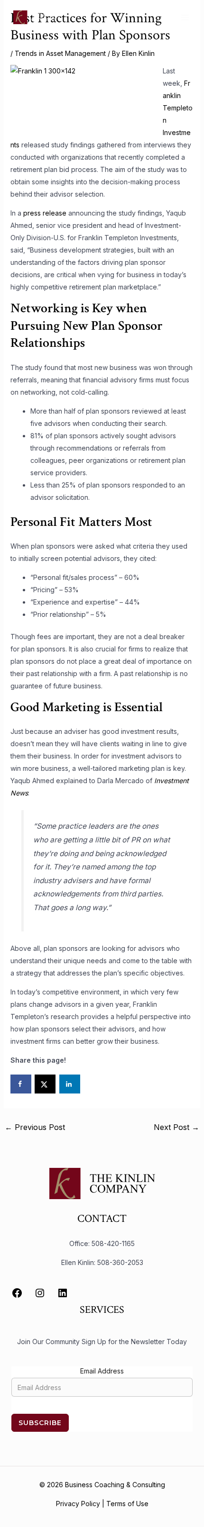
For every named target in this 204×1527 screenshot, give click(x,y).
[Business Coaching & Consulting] (37, 17)
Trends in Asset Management (60, 53)
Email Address (102, 1371)
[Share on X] (45, 1084)
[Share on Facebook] (20, 1084)
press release (44, 213)
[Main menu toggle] (185, 17)
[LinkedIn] (62, 1293)
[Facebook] (17, 1293)
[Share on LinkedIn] (69, 1084)
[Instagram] (40, 1293)
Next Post (176, 1127)
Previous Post (35, 1127)
